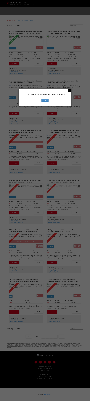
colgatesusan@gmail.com (16, 73)
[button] (35, 362)
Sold (31, 21)
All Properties (11, 21)
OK (45, 100)
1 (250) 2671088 (14, 72)
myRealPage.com (48, 394)
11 (55, 337)
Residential (25, 21)
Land (18, 21)
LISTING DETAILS (14, 63)
